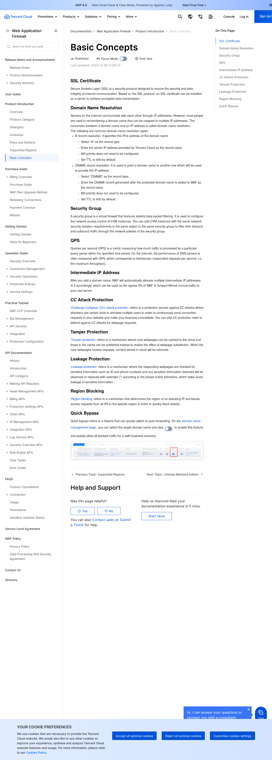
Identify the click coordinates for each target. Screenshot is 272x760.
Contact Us (13, 570)
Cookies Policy (35, 752)
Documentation (81, 31)
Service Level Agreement (22, 529)
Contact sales (103, 520)
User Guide (13, 94)
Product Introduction (150, 31)
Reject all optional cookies (183, 736)
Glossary (11, 580)
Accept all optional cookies (134, 736)
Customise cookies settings (232, 736)
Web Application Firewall (113, 31)
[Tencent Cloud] (18, 16)
